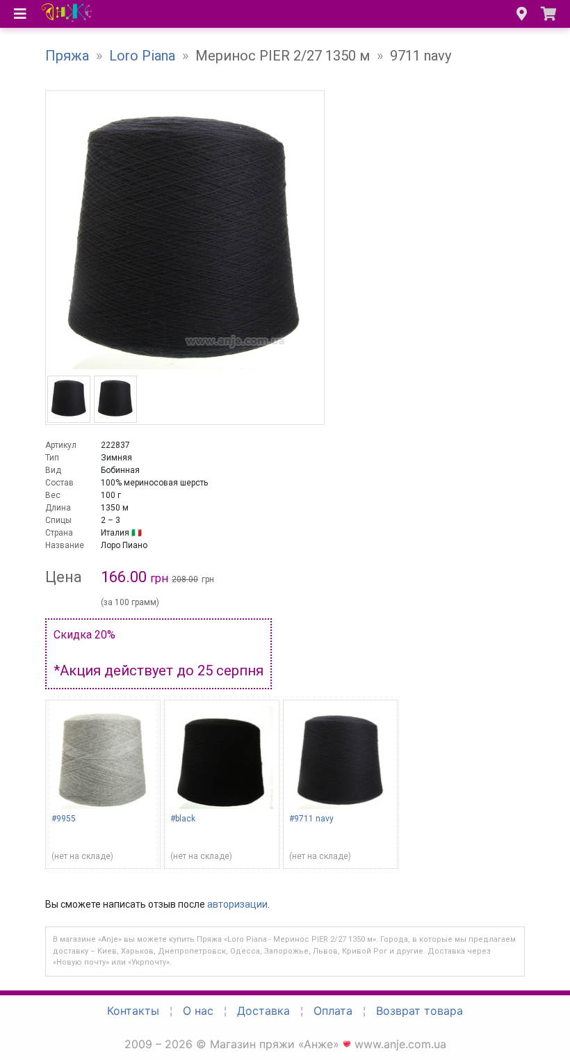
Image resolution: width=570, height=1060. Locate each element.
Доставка (263, 1011)
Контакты (133, 1011)
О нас (198, 1011)
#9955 (63, 819)
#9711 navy (311, 819)
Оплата (333, 1011)
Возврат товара (419, 1011)
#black (182, 819)
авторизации (237, 904)
